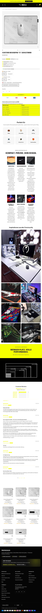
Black (4, 73)
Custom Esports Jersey (6, 577)
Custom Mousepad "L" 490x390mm (34, 500)
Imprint (30, 573)
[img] (5, 403)
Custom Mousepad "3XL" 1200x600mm (8, 539)
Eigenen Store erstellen (6, 593)
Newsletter (4, 599)
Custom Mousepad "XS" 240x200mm (8, 500)
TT (24, 591)
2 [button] (19, 477)
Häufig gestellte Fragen (19, 573)
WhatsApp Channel (21, 564)
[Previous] (2, 50)
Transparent (10, 73)
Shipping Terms (31, 579)
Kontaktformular (18, 577)
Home (3, 9)
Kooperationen (4, 591)
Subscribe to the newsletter (9, 564)
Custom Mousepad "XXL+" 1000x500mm (34, 520)
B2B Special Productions (6, 573)
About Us (3, 575)
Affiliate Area (4, 595)
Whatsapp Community (6, 597)
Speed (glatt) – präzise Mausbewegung (10, 85)
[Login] (36, 4)
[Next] (39, 50)
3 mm (4, 79)
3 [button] (21, 477)
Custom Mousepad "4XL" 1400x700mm (21, 539)
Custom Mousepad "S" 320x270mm (21, 500)
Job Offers (3, 579)
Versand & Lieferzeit (19, 579)
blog (2, 581)
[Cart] (39, 4)
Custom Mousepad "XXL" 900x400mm (21, 520)
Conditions (31, 581)
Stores (3, 586)
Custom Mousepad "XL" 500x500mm (8, 520)
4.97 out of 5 (24, 388)
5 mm (9, 79)
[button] (15, 392)
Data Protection (32, 575)
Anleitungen (17, 575)
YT (21, 591)
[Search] (4, 4)
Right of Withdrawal (32, 577)
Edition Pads (4, 588)
